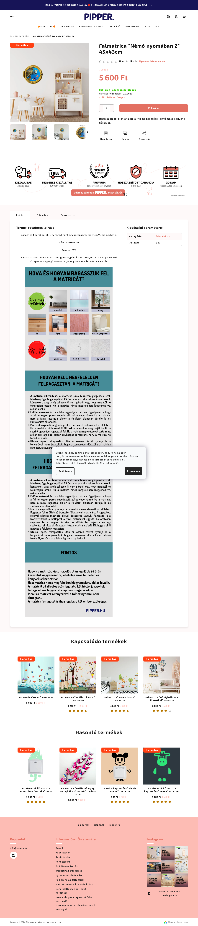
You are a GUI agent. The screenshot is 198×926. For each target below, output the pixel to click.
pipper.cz (99, 825)
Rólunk (60, 848)
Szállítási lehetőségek (112, 97)
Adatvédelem (63, 857)
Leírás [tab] (19, 215)
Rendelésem (63, 861)
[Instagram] (13, 855)
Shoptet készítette (178, 922)
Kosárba (155, 108)
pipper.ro (114, 825)
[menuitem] (46, 26)
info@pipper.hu (19, 848)
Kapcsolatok (63, 852)
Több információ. (109, 463)
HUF (12, 16)
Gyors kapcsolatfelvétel (69, 875)
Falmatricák (163, 236)
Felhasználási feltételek (70, 880)
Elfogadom (133, 471)
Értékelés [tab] (42, 215)
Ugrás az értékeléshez (152, 61)
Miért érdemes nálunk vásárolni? (74, 884)
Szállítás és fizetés (66, 866)
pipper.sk (83, 825)
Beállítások (65, 471)
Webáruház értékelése (69, 871)
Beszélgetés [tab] (68, 215)
